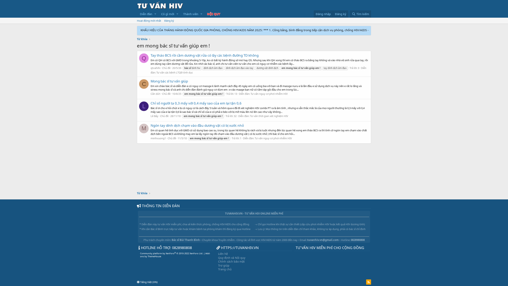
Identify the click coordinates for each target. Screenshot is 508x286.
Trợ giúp (223, 265)
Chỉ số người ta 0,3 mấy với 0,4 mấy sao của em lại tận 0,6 (196, 103)
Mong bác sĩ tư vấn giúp (169, 81)
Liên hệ (223, 254)
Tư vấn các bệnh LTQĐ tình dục (174, 72)
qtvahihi (155, 68)
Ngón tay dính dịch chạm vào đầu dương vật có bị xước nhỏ (197, 125)
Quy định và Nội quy (231, 258)
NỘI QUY (213, 14)
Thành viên (190, 14)
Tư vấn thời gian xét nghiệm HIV (269, 116)
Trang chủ (225, 269)
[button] (155, 14)
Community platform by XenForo (171, 253)
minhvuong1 (158, 138)
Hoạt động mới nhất (149, 20)
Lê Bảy (154, 116)
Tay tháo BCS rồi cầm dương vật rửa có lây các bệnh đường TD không (205, 55)
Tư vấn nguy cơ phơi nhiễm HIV (269, 94)
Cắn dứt (155, 94)
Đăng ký (169, 20)
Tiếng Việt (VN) (149, 282)
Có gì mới (167, 14)
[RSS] (368, 282)
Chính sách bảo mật (231, 261)
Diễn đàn (146, 14)
